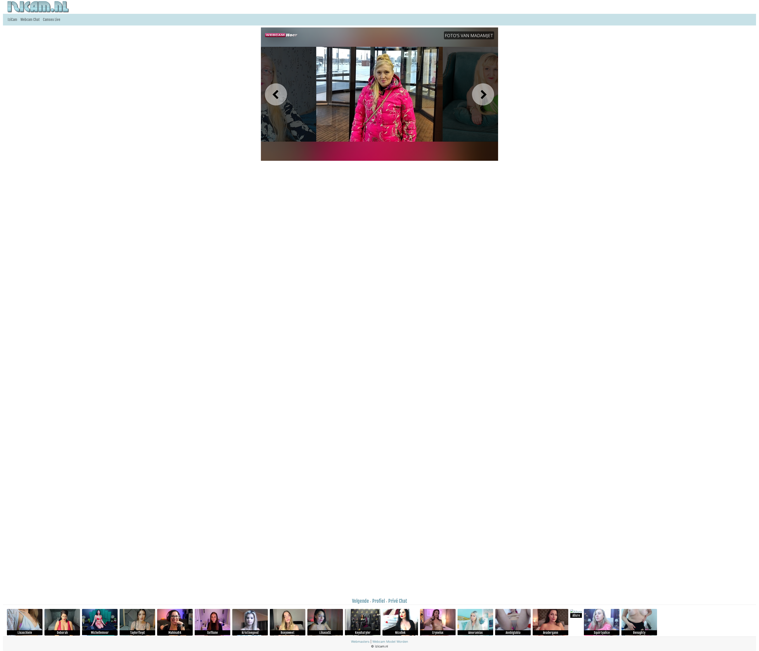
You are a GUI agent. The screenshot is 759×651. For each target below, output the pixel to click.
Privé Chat (397, 601)
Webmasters (360, 641)
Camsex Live (51, 19)
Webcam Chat (30, 19)
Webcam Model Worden (390, 641)
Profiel (378, 601)
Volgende (360, 601)
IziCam (12, 19)
